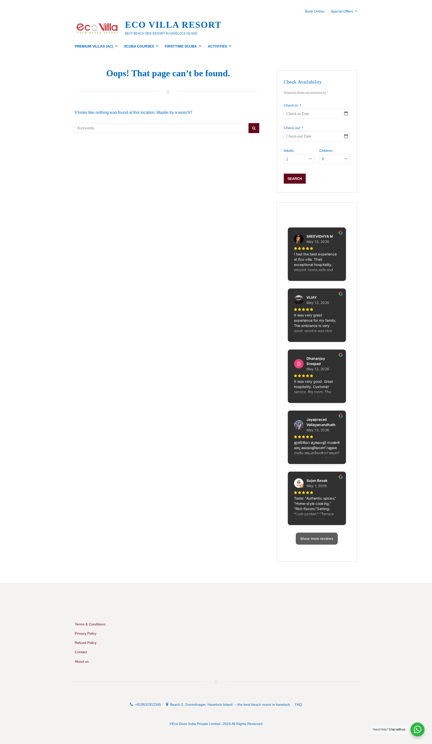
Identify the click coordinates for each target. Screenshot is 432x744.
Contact (81, 652)
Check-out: (293, 128)
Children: (326, 151)
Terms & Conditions (90, 624)
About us (82, 661)
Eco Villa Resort (173, 25)
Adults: (289, 151)
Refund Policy (85, 643)
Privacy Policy (85, 633)
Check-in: (292, 105)
